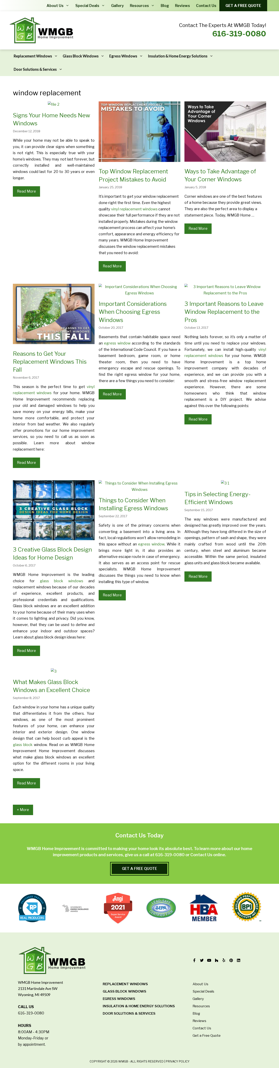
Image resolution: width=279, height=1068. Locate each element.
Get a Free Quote (243, 5)
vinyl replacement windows (134, 209)
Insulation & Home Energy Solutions (178, 56)
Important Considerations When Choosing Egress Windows (133, 311)
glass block (22, 745)
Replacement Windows (33, 56)
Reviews (182, 5)
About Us (55, 5)
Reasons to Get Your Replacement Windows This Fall (50, 361)
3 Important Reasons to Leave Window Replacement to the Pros (223, 311)
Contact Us (206, 5)
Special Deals (87, 5)
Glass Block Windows (81, 56)
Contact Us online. (208, 854)
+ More (23, 810)
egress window (117, 343)
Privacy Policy (178, 1061)
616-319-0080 (239, 33)
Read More (26, 191)
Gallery (117, 5)
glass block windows (61, 581)
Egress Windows (123, 56)
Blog (165, 5)
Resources (139, 5)
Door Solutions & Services (35, 69)
